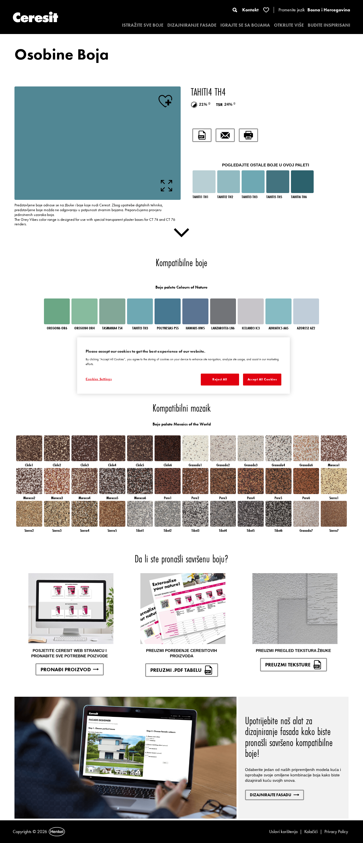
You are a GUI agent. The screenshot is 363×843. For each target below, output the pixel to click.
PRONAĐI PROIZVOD (66, 669)
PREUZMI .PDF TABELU (176, 670)
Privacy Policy (336, 831)
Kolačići (311, 831)
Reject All (219, 379)
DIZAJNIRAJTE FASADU (270, 794)
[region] (183, 365)
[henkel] (57, 831)
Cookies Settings (99, 379)
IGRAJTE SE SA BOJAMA (245, 25)
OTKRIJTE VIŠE (289, 25)
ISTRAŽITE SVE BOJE (142, 25)
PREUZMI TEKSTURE (288, 664)
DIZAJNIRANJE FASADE (191, 25)
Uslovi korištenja (283, 831)
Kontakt (250, 10)
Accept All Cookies (262, 379)
